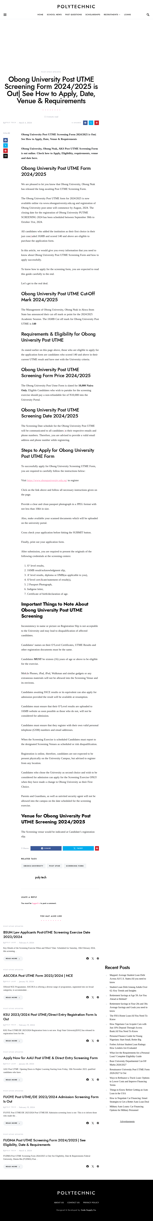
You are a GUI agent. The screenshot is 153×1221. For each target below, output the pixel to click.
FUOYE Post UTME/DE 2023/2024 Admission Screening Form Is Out (50, 1099)
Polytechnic (76, 6)
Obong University (33, 866)
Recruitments (111, 14)
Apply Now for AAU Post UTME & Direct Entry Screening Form (50, 1057)
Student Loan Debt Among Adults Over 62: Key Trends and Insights (128, 989)
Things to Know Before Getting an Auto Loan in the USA (129, 1092)
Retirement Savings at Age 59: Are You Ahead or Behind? (128, 997)
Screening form (75, 866)
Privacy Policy (91, 1202)
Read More (11, 958)
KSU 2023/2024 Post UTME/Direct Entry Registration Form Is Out (50, 1016)
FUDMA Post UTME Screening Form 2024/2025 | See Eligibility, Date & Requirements (44, 1142)
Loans (127, 14)
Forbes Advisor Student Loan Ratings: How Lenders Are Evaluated (128, 1046)
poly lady (10, 942)
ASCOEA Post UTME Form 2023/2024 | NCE (38, 975)
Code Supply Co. (89, 1210)
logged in (36, 903)
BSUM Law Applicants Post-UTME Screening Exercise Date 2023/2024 (46, 934)
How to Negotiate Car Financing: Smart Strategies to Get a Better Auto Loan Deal (129, 1100)
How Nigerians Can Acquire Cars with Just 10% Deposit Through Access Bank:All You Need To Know (128, 1028)
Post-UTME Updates (51, 72)
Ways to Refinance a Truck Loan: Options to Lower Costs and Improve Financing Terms (129, 1081)
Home (40, 14)
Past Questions (73, 14)
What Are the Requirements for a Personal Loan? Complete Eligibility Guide (129, 1054)
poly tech (10, 122)
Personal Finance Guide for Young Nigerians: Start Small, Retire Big (126, 1038)
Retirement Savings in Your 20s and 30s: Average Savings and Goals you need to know (129, 1007)
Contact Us (73, 1202)
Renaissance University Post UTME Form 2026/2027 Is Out (130, 1071)
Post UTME (54, 866)
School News (54, 14)
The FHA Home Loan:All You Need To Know (128, 1017)
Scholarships (92, 14)
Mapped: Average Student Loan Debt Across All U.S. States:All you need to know (128, 979)
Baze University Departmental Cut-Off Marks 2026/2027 (128, 1063)
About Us (59, 1202)
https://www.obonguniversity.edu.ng (46, 480)
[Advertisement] (76, 40)
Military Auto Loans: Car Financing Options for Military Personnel (126, 1108)
